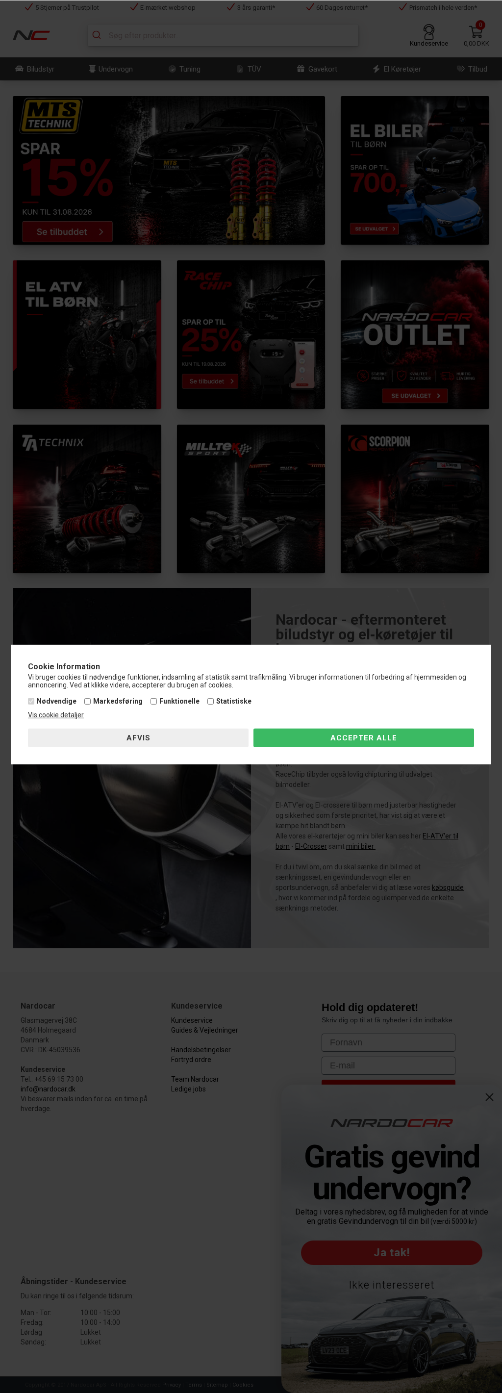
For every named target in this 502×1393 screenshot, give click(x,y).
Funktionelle (179, 701)
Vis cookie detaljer (56, 715)
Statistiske (233, 701)
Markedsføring (118, 701)
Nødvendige (56, 701)
